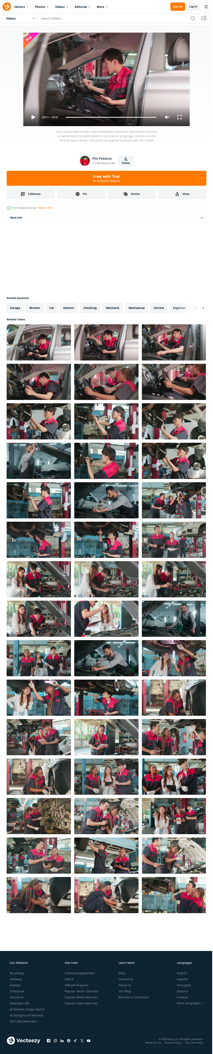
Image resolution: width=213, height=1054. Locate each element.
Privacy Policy (169, 1042)
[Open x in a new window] (82, 1040)
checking (90, 308)
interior (68, 308)
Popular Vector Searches (81, 991)
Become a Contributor (133, 997)
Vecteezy (15, 979)
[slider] (109, 117)
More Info (16, 217)
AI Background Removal (26, 1015)
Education (16, 997)
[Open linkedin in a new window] (62, 1040)
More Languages (186, 1003)
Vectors (19, 7)
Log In (190, 6)
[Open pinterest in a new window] (68, 1040)
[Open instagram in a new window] (55, 1040)
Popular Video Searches (80, 1003)
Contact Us (125, 979)
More (100, 7)
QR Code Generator (22, 1021)
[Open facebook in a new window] (48, 1040)
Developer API (19, 1003)
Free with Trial (105, 178)
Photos (40, 7)
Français (180, 997)
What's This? (45, 208)
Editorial (81, 7)
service (159, 308)
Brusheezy (16, 973)
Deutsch (180, 991)
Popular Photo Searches (80, 997)
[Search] (189, 18)
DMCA (68, 979)
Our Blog (124, 991)
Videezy (14, 985)
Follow (124, 163)
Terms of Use (150, 1042)
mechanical (137, 308)
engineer (179, 308)
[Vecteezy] (6, 6)
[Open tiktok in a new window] (75, 1040)
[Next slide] (196, 308)
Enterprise (16, 991)
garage (15, 308)
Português (181, 985)
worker (34, 308)
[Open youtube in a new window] (88, 1040)
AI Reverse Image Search (26, 1009)
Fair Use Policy (191, 1042)
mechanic (112, 308)
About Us (124, 985)
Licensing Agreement (79, 973)
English (179, 973)
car (51, 308)
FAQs (121, 973)
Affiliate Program (76, 985)
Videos (60, 7)
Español (179, 979)
